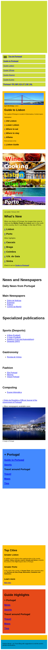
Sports (8, 464)
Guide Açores (8, 80)
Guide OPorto (8, 70)
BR (16, 84)
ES (20, 84)
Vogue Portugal (13, 377)
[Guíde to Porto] (24, 204)
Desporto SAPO (13, 341)
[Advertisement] (24, 27)
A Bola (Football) (13, 335)
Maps (7, 478)
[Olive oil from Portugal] (24, 187)
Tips (6, 483)
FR (13, 84)
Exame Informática (14, 392)
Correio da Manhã (14, 307)
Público (10, 305)
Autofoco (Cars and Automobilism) (20, 339)
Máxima (10, 375)
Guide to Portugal (10, 61)
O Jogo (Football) (14, 337)
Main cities (7, 583)
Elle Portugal (12, 373)
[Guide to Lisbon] (24, 104)
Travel (7, 474)
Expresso (11, 303)
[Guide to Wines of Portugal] (24, 161)
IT (24, 84)
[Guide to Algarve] (24, 196)
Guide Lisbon (8, 66)
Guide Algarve (9, 75)
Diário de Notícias (14, 301)
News (7, 604)
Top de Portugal (15, 56)
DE (27, 84)
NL (31, 84)
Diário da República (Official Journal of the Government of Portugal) (20, 401)
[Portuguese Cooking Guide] (24, 169)
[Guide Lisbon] (24, 178)
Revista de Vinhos (14, 357)
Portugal (7, 84)
